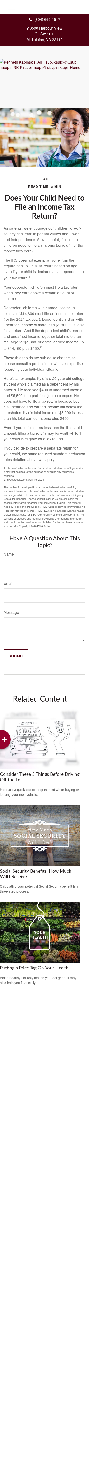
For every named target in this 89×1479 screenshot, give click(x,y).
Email (8, 583)
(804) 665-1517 (47, 19)
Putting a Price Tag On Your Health (34, 968)
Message (11, 612)
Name (9, 554)
